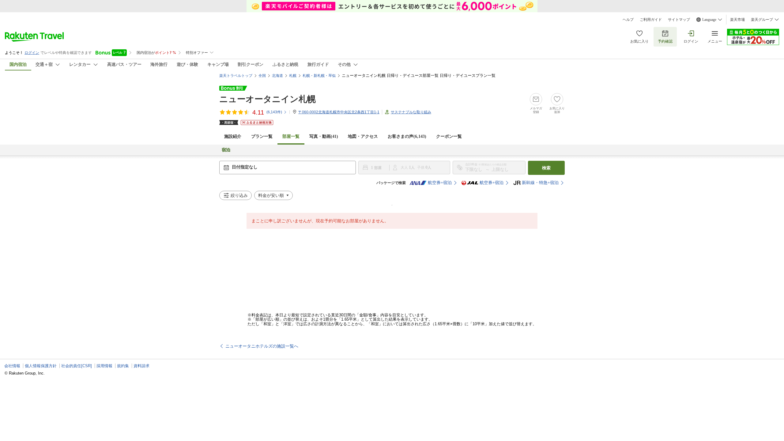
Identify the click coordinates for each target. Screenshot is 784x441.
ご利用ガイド (651, 19)
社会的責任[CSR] (76, 366)
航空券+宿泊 (440, 182)
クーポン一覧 (449, 136)
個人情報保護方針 (41, 366)
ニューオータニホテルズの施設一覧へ (261, 346)
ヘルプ (628, 19)
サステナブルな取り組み (411, 112)
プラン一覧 (262, 136)
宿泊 (226, 150)
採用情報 (104, 366)
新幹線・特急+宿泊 (540, 182)
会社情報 (12, 366)
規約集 (123, 366)
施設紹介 (232, 136)
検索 (546, 167)
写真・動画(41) (323, 136)
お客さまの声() (407, 136)
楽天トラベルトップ (235, 76)
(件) (274, 112)
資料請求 (141, 366)
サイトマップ (679, 19)
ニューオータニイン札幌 (267, 99)
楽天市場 (737, 19)
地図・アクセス (363, 136)
